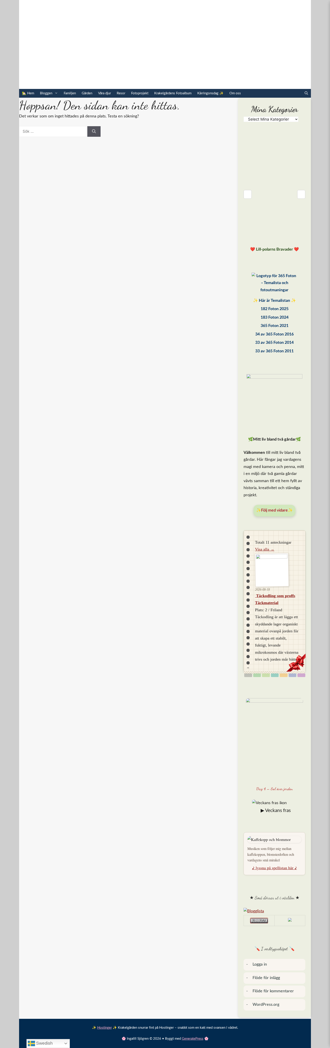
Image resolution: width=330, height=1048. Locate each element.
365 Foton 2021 (274, 326)
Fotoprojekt (139, 93)
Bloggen (46, 93)
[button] (306, 93)
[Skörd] (284, 675)
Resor (121, 93)
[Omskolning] (266, 675)
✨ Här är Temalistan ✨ (274, 301)
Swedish (44, 1043)
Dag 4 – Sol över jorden (274, 788)
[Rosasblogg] (274, 911)
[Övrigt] (301, 675)
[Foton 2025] (274, 284)
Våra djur (104, 93)
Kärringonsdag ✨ (210, 93)
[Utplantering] (275, 675)
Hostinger (104, 1027)
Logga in (260, 964)
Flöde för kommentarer (273, 991)
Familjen (70, 93)
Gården (87, 93)
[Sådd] (257, 675)
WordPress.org (266, 1005)
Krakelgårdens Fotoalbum (172, 93)
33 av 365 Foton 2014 (274, 343)
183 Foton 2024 (274, 318)
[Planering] (293, 675)
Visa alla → (264, 549)
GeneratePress (192, 1038)
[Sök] (94, 131)
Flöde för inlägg (266, 978)
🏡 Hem (28, 93)
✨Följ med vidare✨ (274, 510)
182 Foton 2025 (274, 309)
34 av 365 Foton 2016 (274, 334)
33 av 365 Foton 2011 (274, 351)
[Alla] (248, 675)
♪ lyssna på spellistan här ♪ (274, 867)
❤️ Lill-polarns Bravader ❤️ (274, 249)
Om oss (235, 93)
